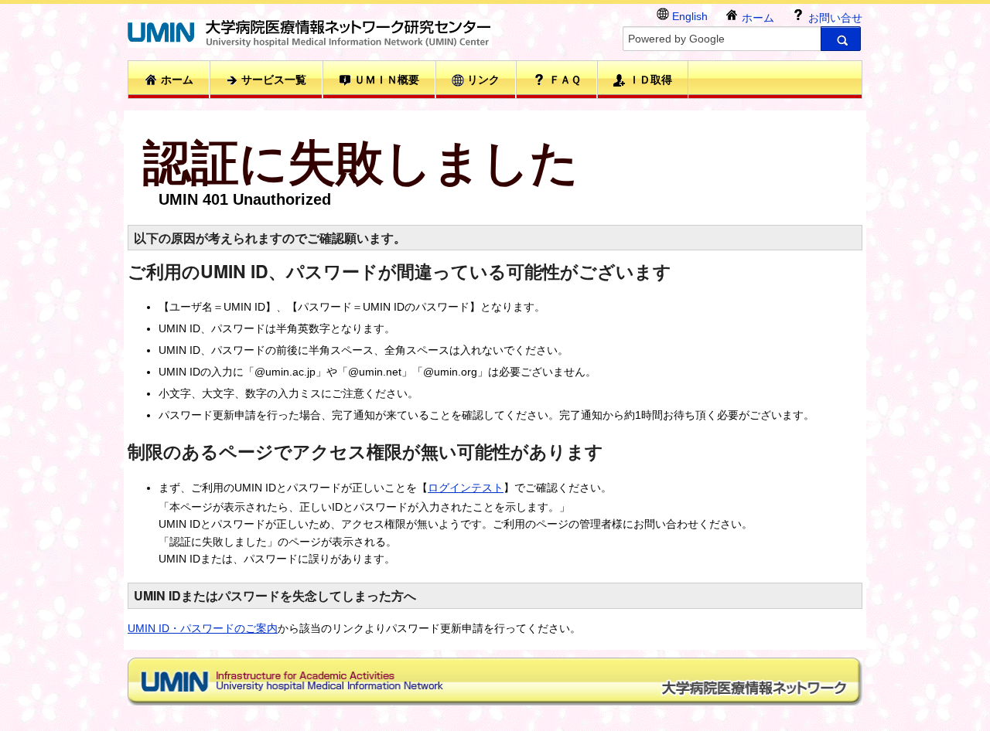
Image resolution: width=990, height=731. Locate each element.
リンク (482, 79)
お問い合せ (833, 18)
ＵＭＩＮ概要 (385, 79)
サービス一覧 (272, 79)
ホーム (756, 18)
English (688, 16)
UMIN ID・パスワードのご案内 (203, 628)
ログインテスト (466, 487)
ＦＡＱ (563, 79)
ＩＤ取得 (649, 79)
